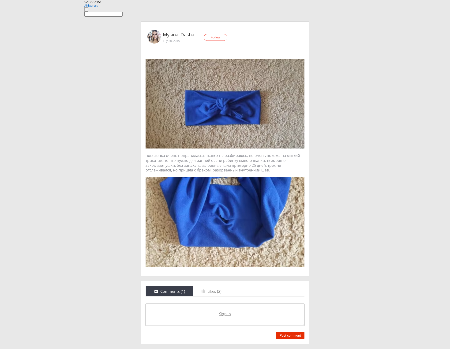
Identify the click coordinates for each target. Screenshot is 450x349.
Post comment (290, 335)
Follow (215, 37)
